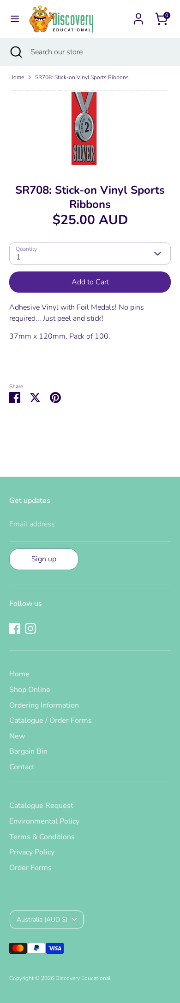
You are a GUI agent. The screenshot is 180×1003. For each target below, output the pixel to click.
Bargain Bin (28, 751)
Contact (22, 767)
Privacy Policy (31, 852)
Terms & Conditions (42, 837)
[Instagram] (30, 628)
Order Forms (30, 868)
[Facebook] (14, 628)
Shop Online (29, 690)
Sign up (43, 559)
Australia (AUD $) (42, 919)
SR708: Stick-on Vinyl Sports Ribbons (82, 77)
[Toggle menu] (15, 19)
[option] (90, 128)
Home (16, 77)
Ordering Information (44, 705)
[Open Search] (15, 52)
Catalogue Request (41, 806)
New (17, 736)
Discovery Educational (82, 978)
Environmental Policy (44, 821)
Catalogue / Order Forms (50, 720)
